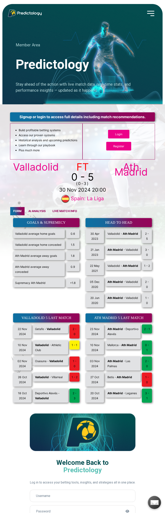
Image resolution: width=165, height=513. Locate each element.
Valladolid (36, 167)
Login (118, 134)
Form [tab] (17, 211)
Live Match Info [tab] (65, 211)
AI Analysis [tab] (37, 211)
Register (118, 146)
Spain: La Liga (87, 198)
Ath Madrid (131, 169)
